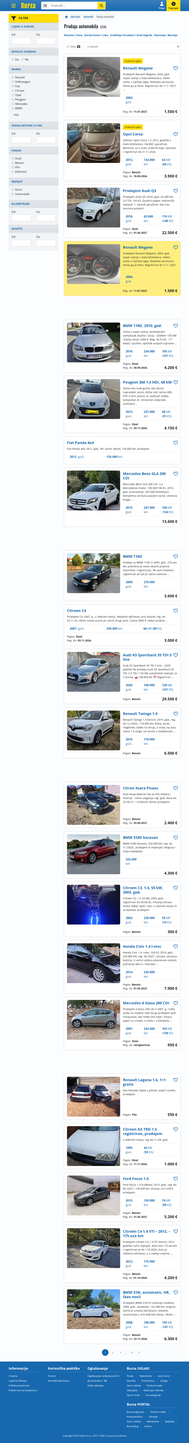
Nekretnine (146, 1376)
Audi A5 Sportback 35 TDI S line (147, 657)
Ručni (18, 189)
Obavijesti (132, 1390)
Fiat (17, 86)
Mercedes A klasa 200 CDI (146, 1002)
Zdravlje (153, 1416)
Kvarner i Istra (73, 35)
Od (13, 34)
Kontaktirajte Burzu (58, 1380)
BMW (18, 108)
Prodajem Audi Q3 (139, 190)
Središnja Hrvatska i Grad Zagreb (131, 35)
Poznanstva (147, 1380)
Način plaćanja (95, 1385)
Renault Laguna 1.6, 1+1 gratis (144, 1082)
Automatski (22, 194)
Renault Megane (138, 68)
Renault (20, 77)
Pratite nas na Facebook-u (23, 1390)
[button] (162, 5)
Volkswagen (22, 81)
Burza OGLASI (138, 1368)
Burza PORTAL (138, 1404)
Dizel (18, 158)
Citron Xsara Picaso (140, 788)
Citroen (19, 90)
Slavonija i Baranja (165, 35)
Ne (26, 59)
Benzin (19, 163)
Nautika (131, 1380)
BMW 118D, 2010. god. (142, 325)
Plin (17, 167)
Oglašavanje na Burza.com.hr (103, 1376)
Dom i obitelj (134, 1385)
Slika (73, 46)
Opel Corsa (133, 134)
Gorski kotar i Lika (96, 35)
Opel (18, 95)
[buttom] (175, 68)
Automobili (88, 16)
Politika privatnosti (19, 1385)
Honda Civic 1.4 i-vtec (142, 946)
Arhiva (147, 1426)
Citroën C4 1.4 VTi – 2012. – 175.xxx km (146, 1233)
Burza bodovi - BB (97, 1380)
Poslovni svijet (154, 1385)
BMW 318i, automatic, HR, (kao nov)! (146, 1294)
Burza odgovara (135, 1412)
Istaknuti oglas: (133, 61)
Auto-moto (164, 1376)
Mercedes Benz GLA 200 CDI (144, 476)
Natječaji (169, 1421)
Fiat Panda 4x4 (80, 442)
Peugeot (20, 99)
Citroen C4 (76, 610)
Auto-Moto (75, 16)
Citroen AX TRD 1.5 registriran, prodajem (142, 1131)
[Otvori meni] (13, 5)
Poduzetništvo (135, 1416)
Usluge (164, 1380)
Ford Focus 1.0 (136, 1178)
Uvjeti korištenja (17, 1380)
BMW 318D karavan (140, 837)
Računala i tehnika (154, 1390)
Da (17, 59)
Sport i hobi (133, 1395)
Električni (21, 171)
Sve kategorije (153, 1395)
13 (131, 1352)
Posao (130, 1376)
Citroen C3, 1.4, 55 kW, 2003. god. (143, 890)
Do (38, 34)
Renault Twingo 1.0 (140, 713)
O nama (13, 1376)
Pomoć (52, 1376)
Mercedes (21, 104)
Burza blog (132, 1426)
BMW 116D (132, 556)
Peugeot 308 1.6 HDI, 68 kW (147, 382)
